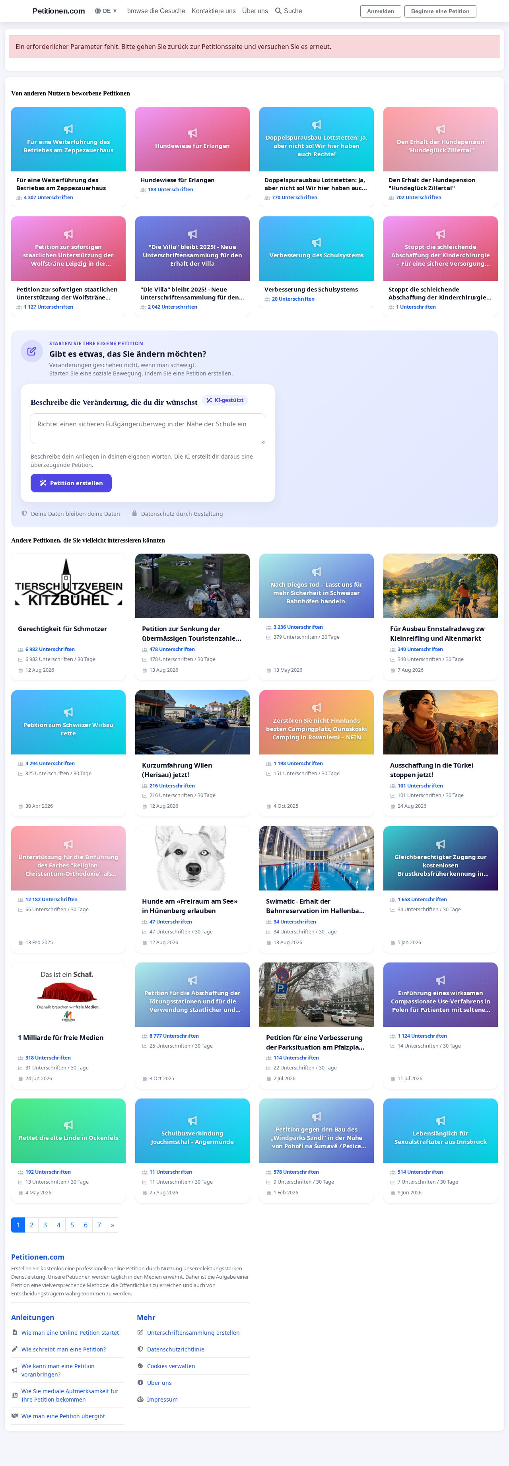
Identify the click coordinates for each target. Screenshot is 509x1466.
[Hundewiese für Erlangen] (192, 153)
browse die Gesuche (156, 11)
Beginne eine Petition (440, 11)
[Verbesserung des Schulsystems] (316, 262)
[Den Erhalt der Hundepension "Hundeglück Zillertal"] (440, 157)
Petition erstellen (76, 483)
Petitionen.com (59, 11)
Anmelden (380, 11)
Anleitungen (32, 1317)
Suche (293, 11)
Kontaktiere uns (214, 11)
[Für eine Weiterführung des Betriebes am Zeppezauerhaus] (68, 157)
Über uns (255, 11)
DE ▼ (110, 11)
